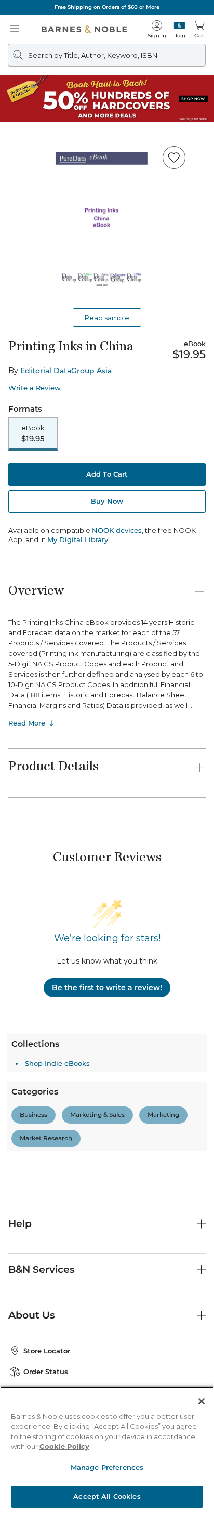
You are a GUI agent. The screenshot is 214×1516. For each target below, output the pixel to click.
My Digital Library (77, 539)
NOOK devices (117, 530)
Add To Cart (107, 474)
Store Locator (46, 1351)
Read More (26, 723)
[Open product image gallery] (107, 221)
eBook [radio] (33, 433)
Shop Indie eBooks (57, 1063)
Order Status (45, 1371)
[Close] (201, 1401)
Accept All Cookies (106, 1496)
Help (20, 1224)
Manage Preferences (107, 1467)
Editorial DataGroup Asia (66, 370)
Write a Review (34, 388)
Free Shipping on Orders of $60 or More (107, 7)
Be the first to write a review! (107, 987)
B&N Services (41, 1269)
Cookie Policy (64, 1446)
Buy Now (107, 501)
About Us (31, 1315)
